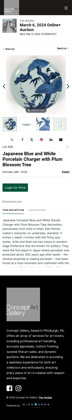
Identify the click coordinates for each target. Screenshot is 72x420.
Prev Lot (9, 49)
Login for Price (15, 187)
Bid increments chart (12, 201)
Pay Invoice (45, 397)
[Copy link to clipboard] (12, 140)
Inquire (65, 171)
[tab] (13, 211)
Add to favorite (67, 147)
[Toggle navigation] (66, 7)
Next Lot (62, 48)
